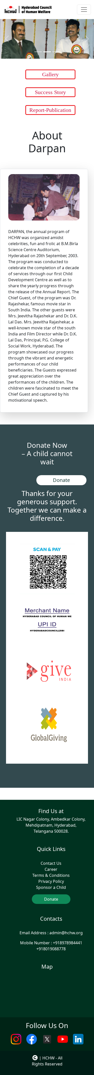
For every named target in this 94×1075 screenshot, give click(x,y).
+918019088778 (51, 949)
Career (51, 869)
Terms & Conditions (51, 875)
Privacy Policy (51, 881)
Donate (51, 899)
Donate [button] (61, 480)
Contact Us (51, 863)
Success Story (50, 92)
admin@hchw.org (66, 933)
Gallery (50, 74)
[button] (49, 671)
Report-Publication (50, 110)
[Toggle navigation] (84, 10)
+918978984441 (67, 943)
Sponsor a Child (51, 887)
